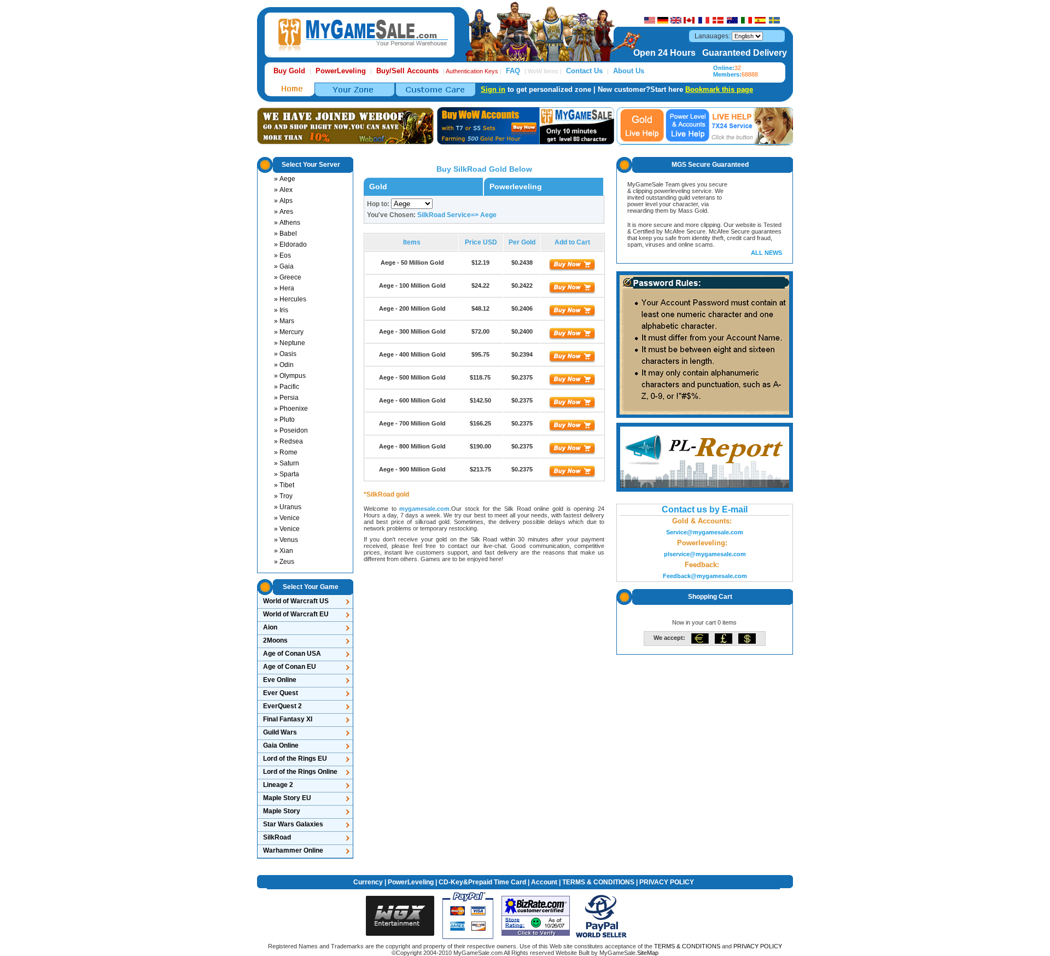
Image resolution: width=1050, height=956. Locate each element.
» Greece (287, 277)
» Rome (286, 452)
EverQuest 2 (282, 706)
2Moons (275, 640)
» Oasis (285, 354)
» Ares (283, 211)
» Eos (282, 255)
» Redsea (288, 441)
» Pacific (286, 386)
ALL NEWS (766, 252)
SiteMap (647, 952)
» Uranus (287, 507)
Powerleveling (515, 186)
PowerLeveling (411, 882)
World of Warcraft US (296, 601)
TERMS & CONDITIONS (598, 882)
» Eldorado (290, 244)
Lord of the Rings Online (300, 772)
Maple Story (281, 811)
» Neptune (289, 343)
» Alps (283, 201)
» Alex (283, 190)
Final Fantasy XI (287, 719)
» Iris (281, 310)
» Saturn (286, 463)
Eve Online (279, 680)
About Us (628, 71)
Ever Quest (280, 693)
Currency (368, 882)
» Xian (283, 551)
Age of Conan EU (289, 667)
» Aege (284, 179)
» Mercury (289, 332)
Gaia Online (281, 745)
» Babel (285, 233)
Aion (270, 627)
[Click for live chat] (642, 125)
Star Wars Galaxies (293, 824)
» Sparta (286, 474)
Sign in (493, 89)
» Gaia (284, 266)
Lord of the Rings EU (295, 758)
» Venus (286, 540)
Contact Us (584, 71)
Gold (378, 186)
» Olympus (290, 376)
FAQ (513, 71)
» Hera (284, 288)
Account (544, 882)
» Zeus (284, 562)
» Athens (287, 222)
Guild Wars (280, 732)
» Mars (284, 321)
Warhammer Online (293, 850)
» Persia (286, 397)
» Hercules (290, 299)
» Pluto (284, 419)
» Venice (287, 518)
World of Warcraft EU (296, 614)
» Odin (284, 365)
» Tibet (284, 485)
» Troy (283, 496)
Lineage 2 (278, 785)
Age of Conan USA (292, 653)
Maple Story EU (287, 798)
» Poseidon (291, 430)
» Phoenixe (291, 408)
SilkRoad (277, 837)
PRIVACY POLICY (666, 882)
